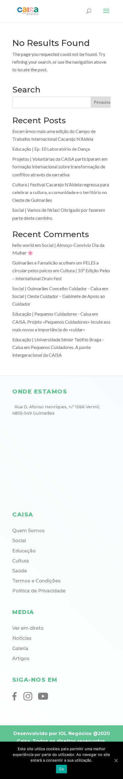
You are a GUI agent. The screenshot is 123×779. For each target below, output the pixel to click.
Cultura (20, 561)
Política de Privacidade (39, 591)
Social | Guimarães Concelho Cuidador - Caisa (56, 288)
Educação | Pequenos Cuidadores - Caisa (51, 313)
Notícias (21, 638)
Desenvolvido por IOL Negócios (52, 733)
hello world (23, 245)
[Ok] (116, 760)
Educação (24, 551)
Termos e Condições (36, 581)
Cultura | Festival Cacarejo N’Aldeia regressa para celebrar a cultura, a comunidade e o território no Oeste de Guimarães (60, 192)
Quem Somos (28, 530)
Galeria (20, 648)
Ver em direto (28, 628)
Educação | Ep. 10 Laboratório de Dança (51, 149)
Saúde (19, 571)
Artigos (20, 658)
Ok (61, 769)
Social (19, 540)
